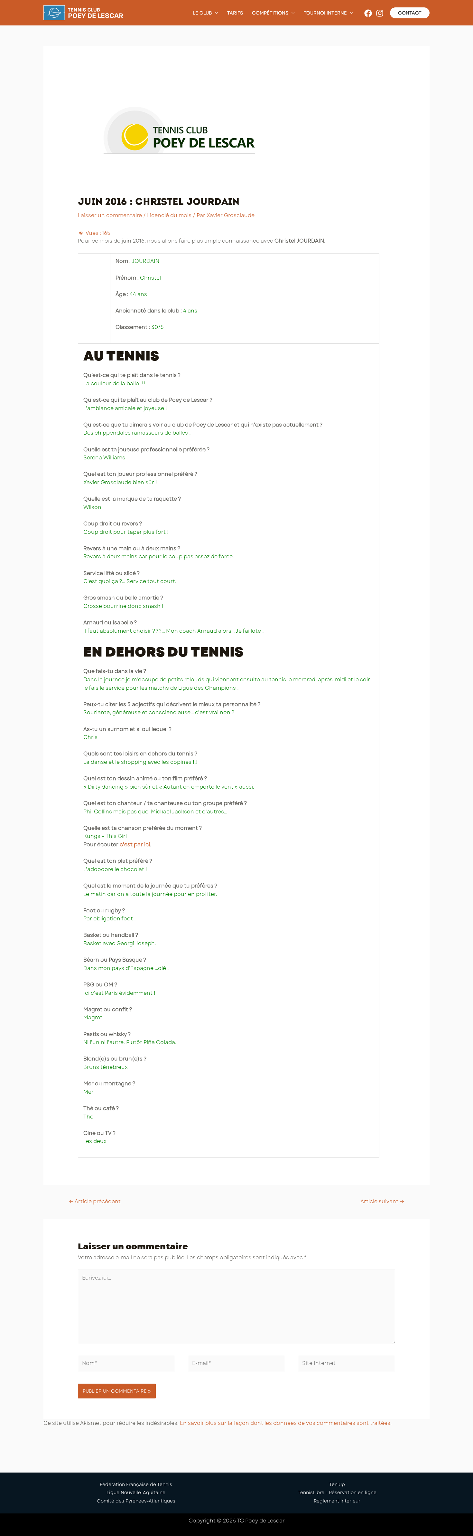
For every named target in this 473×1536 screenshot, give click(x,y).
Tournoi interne (325, 13)
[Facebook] (368, 13)
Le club (202, 13)
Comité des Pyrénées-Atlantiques (136, 1501)
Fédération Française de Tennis (136, 1484)
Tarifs (235, 13)
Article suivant (382, 1201)
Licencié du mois (169, 215)
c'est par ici (135, 844)
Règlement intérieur (337, 1501)
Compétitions (270, 13)
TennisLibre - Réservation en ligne (337, 1492)
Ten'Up (337, 1484)
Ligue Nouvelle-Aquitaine (136, 1492)
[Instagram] (380, 13)
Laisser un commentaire (110, 215)
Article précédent (95, 1201)
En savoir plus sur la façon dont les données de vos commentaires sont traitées (285, 1423)
